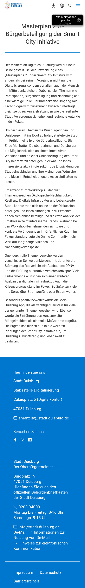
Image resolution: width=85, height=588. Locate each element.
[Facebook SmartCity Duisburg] (15, 440)
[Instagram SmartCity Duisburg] (23, 440)
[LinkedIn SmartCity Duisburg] (30, 440)
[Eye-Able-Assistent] (53, 5)
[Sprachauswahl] (62, 5)
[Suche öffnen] (70, 5)
